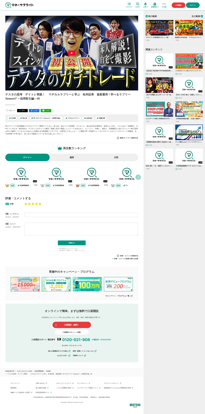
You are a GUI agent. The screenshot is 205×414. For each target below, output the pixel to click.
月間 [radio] (116, 157)
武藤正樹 (102, 118)
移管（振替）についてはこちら (83, 351)
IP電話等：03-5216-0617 (101, 340)
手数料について (78, 355)
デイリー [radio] (27, 157)
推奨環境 (13, 388)
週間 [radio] (72, 157)
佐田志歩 (89, 118)
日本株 (13, 118)
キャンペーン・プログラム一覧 (117, 296)
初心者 (24, 118)
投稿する (72, 243)
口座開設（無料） (71, 325)
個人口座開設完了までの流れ (58, 351)
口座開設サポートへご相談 (72, 332)
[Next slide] (138, 177)
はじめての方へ (62, 355)
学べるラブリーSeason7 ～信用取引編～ (47, 118)
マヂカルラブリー (74, 118)
